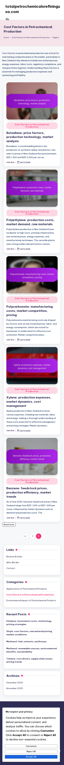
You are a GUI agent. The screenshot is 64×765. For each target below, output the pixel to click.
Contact (10, 568)
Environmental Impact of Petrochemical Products (31, 600)
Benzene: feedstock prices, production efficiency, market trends (28, 492)
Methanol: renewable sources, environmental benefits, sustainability (31, 650)
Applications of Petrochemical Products (26, 588)
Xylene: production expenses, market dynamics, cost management (28, 402)
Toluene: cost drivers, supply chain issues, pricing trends (29, 660)
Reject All (31, 751)
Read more (9, 524)
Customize (31, 746)
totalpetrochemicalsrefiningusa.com (32, 9)
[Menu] (7, 19)
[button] (25, 536)
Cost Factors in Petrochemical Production (31, 37)
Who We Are (12, 562)
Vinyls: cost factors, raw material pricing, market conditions (29, 633)
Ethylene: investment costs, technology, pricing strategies (29, 623)
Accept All (31, 756)
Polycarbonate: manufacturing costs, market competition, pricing (29, 311)
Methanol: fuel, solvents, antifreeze (26, 641)
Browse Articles (14, 556)
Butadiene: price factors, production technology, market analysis (29, 137)
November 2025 (14, 688)
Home (6, 37)
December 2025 (14, 682)
